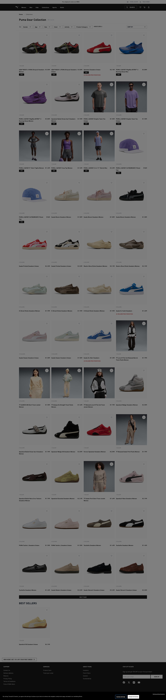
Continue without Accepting (159, 694)
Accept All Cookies (133, 696)
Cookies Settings (120, 696)
